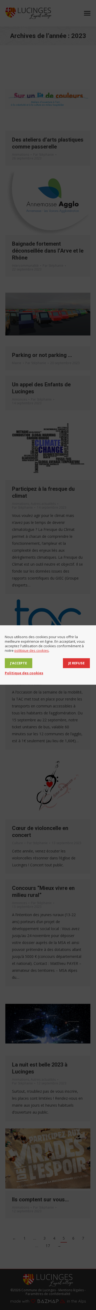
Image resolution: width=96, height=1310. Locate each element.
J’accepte (18, 663)
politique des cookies (31, 650)
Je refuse (76, 663)
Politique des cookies (24, 673)
